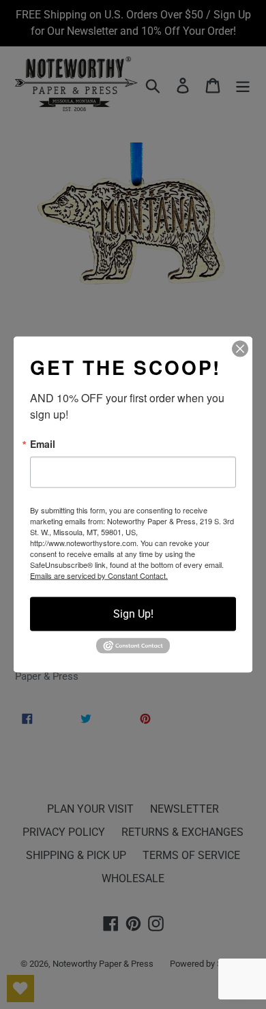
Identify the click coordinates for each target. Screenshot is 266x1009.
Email (42, 444)
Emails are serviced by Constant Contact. (99, 575)
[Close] (240, 349)
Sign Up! (133, 613)
